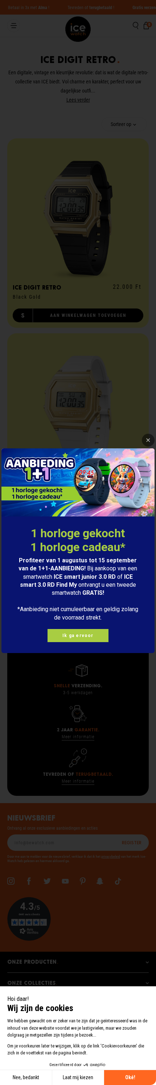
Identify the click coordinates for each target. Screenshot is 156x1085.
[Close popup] (148, 440)
